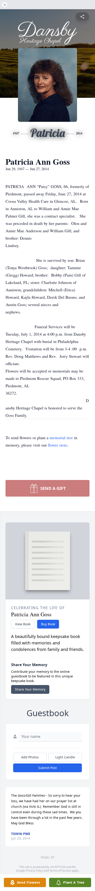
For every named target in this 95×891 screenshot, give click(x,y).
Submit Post (47, 768)
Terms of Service (60, 871)
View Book (22, 624)
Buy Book (48, 624)
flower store (57, 445)
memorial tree (61, 437)
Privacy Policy (34, 871)
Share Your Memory (30, 689)
